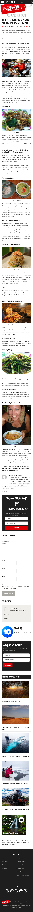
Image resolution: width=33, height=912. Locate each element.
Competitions (5, 861)
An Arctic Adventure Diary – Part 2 (15, 756)
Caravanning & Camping (22, 875)
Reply (6, 618)
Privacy (14, 903)
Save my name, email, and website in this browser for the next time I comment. (15, 587)
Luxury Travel (19, 871)
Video (3, 858)
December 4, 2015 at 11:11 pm (18, 610)
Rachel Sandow (14, 608)
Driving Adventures (21, 858)
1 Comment (27, 26)
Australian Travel (20, 865)
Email (3, 568)
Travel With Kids (20, 861)
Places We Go (16, 9)
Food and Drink (20, 868)
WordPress (14, 907)
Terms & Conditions (22, 903)
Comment (5, 543)
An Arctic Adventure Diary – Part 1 (15, 784)
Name (4, 560)
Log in (19, 907)
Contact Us (4, 868)
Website (4, 576)
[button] (2, 1)
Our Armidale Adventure (11, 701)
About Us (4, 865)
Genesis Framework (26, 905)
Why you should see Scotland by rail (16, 810)
